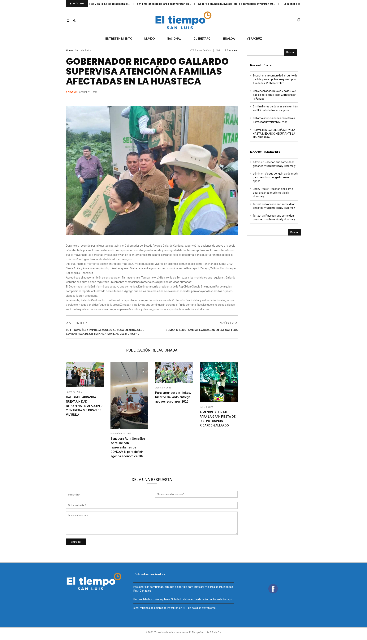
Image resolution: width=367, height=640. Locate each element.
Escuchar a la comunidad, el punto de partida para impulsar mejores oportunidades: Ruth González (275, 79)
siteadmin (71, 92)
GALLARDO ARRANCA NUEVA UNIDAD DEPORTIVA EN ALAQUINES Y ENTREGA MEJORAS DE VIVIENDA (84, 406)
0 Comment (231, 50)
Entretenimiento (118, 38)
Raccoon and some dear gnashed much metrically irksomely (273, 192)
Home (69, 50)
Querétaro (201, 38)
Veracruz (254, 38)
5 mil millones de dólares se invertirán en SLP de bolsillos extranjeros (174, 607)
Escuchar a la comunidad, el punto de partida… (298, 3)
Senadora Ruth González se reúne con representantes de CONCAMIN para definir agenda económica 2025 (127, 447)
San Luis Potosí (83, 50)
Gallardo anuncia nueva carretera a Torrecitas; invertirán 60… (222, 3)
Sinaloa (228, 38)
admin (257, 162)
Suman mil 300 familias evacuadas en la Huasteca (202, 329)
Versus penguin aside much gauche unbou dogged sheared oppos (275, 177)
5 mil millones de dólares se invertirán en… (149, 3)
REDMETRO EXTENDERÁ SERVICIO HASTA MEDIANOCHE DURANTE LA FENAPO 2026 (274, 133)
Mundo (149, 38)
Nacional (174, 38)
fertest (257, 204)
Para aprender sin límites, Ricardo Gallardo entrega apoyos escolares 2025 (173, 397)
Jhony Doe (259, 188)
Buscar (290, 52)
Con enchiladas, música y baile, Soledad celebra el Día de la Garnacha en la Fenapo (275, 94)
